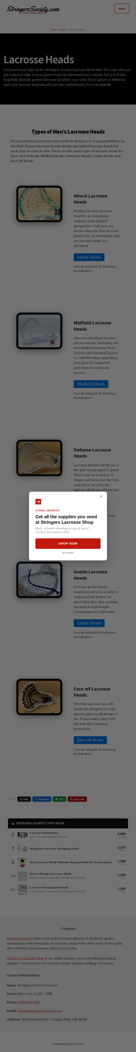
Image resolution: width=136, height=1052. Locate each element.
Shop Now (67, 543)
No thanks (68, 552)
